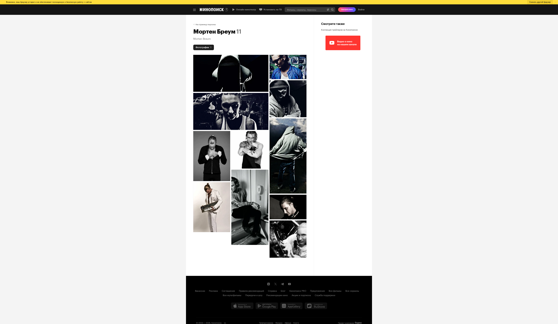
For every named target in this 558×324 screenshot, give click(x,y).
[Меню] (194, 10)
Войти (361, 9)
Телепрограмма (266, 322)
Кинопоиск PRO (297, 290)
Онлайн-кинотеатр (246, 9)
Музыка (279, 322)
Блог (283, 290)
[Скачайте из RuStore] (316, 305)
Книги (296, 322)
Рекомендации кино (277, 295)
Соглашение (228, 290)
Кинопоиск (216, 322)
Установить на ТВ (272, 9)
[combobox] (305, 9)
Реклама (213, 290)
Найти (332, 9)
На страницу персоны (206, 24)
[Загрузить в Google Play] (267, 305)
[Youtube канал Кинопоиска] (289, 284)
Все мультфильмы (232, 295)
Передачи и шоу (253, 295)
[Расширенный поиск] (328, 9)
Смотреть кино (347, 9)
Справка (272, 290)
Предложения (317, 290)
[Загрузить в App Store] (242, 305)
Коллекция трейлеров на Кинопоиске (339, 29)
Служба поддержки (325, 295)
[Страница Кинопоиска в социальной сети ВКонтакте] (268, 284)
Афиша (288, 322)
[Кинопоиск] (212, 9)
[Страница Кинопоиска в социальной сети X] (275, 284)
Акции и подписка (301, 295)
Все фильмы (335, 290)
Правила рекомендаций (251, 290)
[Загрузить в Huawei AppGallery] (291, 305)
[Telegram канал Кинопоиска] (282, 284)
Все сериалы (352, 290)
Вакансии (200, 290)
